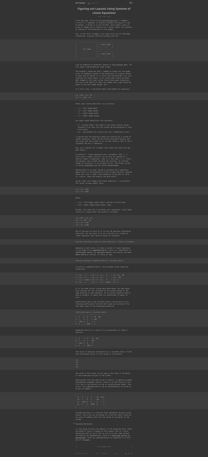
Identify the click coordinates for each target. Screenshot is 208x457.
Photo (83, 453)
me (97, 3)
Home (76, 453)
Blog (80, 453)
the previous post (110, 20)
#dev (109, 16)
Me (86, 453)
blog (89, 3)
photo (93, 3)
